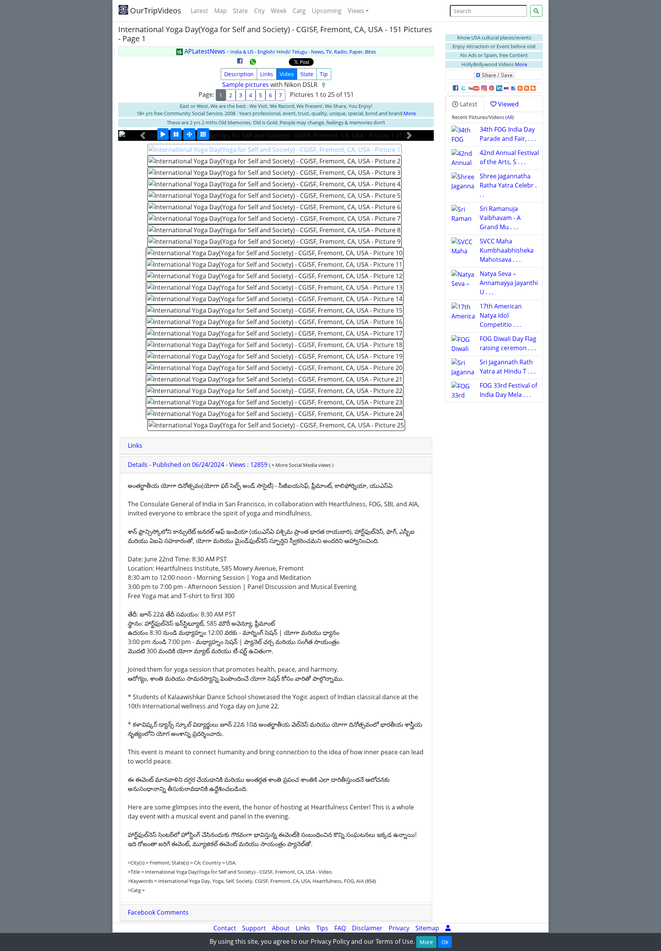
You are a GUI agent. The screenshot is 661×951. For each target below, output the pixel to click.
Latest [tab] (467, 104)
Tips (322, 928)
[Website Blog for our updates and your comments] (533, 87)
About (281, 928)
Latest (199, 11)
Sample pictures (245, 84)
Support (254, 928)
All (509, 117)
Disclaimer (367, 928)
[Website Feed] (520, 87)
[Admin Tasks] (448, 928)
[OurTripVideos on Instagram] (484, 87)
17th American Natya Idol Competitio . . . (501, 315)
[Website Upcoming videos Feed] (526, 87)
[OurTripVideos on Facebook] (456, 87)
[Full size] (189, 134)
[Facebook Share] (240, 63)
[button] (142, 135)
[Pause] (176, 134)
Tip (324, 74)
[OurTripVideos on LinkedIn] (499, 87)
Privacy (399, 928)
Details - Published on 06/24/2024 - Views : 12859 (198, 464)
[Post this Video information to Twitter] (463, 87)
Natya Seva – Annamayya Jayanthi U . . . (509, 282)
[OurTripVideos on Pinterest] (491, 87)
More (410, 113)
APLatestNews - (279, 51)
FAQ (340, 928)
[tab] (276, 445)
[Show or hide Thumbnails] (203, 134)
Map (220, 11)
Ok (444, 942)
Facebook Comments (158, 912)
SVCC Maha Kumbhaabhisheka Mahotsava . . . (507, 250)
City (259, 11)
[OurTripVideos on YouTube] (474, 87)
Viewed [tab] (508, 104)
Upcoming (327, 11)
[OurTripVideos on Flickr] (506, 87)
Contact (224, 928)
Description (239, 74)
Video (287, 74)
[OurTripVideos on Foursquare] (513, 87)
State (240, 11)
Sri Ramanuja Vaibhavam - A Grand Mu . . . (500, 217)
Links (266, 74)
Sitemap (427, 928)
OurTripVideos (154, 10)
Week (279, 11)
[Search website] (536, 11)
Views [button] (356, 11)
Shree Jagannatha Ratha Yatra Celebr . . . (508, 185)
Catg (299, 11)
